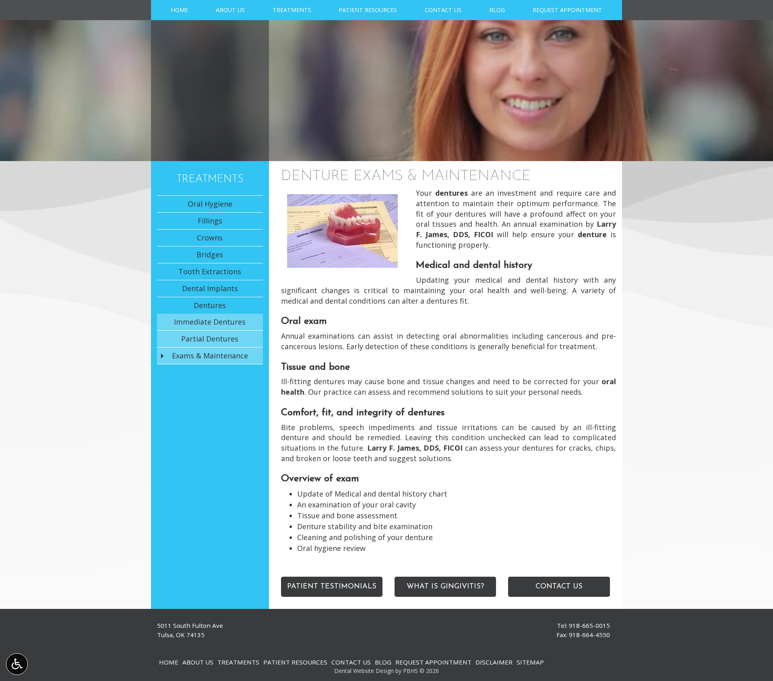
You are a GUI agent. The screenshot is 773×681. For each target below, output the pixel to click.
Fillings (210, 221)
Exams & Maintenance (210, 355)
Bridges (209, 254)
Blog (497, 10)
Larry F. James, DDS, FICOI (415, 448)
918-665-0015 (589, 625)
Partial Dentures (209, 339)
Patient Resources (368, 10)
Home (179, 10)
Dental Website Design (364, 671)
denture (592, 234)
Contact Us (443, 10)
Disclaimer (494, 662)
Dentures (210, 305)
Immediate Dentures (210, 322)
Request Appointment (567, 10)
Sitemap (530, 662)
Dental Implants (210, 288)
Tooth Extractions (209, 271)
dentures (451, 193)
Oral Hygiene (210, 204)
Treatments (292, 10)
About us (230, 10)
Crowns (210, 237)
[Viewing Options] (17, 664)
